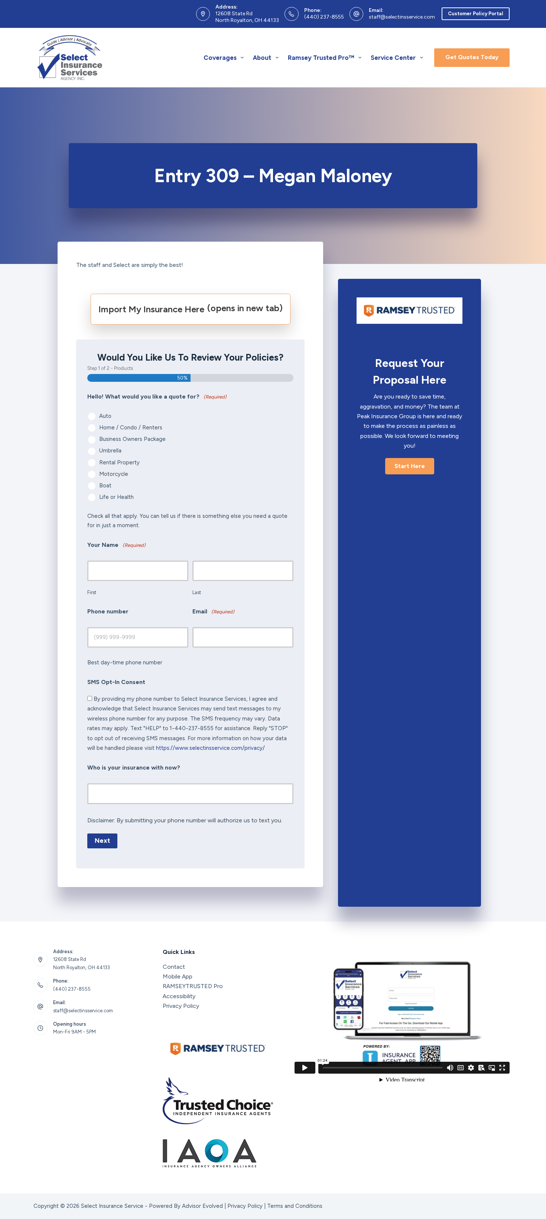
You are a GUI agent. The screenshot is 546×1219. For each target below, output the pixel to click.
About (262, 57)
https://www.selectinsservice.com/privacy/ (210, 748)
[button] (409, 466)
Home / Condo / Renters (130, 427)
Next (102, 840)
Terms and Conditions (294, 1206)
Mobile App (177, 976)
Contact (174, 966)
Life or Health (116, 497)
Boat (105, 485)
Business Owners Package (132, 439)
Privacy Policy (181, 1005)
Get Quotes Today (471, 57)
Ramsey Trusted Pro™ (321, 57)
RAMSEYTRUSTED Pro (193, 986)
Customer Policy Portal (475, 13)
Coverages (220, 57)
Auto (105, 416)
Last (196, 592)
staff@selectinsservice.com (402, 17)
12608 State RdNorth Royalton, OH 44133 (247, 16)
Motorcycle (113, 474)
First (91, 592)
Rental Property (119, 462)
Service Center (393, 57)
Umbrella (110, 450)
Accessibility (179, 996)
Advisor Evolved (202, 1206)
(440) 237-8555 (324, 17)
